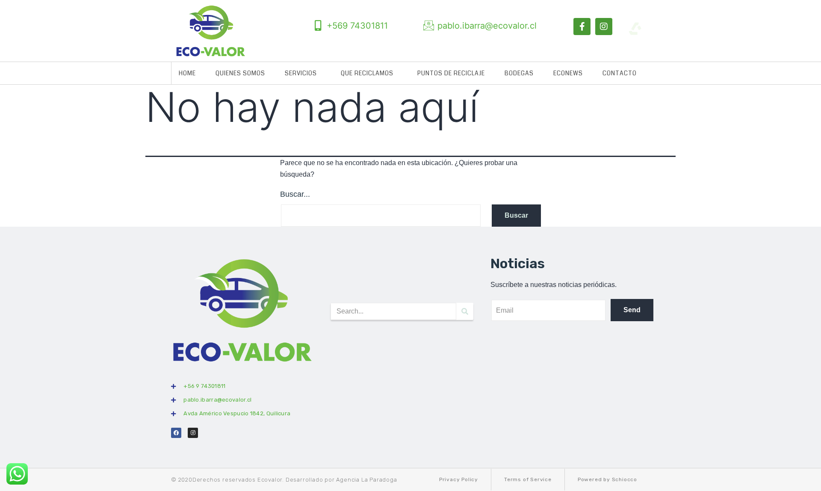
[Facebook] (176, 433)
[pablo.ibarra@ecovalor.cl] (428, 25)
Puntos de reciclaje (451, 73)
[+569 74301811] (318, 25)
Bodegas (519, 73)
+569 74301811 (357, 26)
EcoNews (568, 73)
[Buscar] (464, 311)
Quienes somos (240, 73)
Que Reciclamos (367, 73)
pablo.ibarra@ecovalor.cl (487, 26)
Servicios (301, 73)
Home (187, 73)
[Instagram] (603, 26)
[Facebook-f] (582, 26)
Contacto (619, 73)
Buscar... (295, 194)
